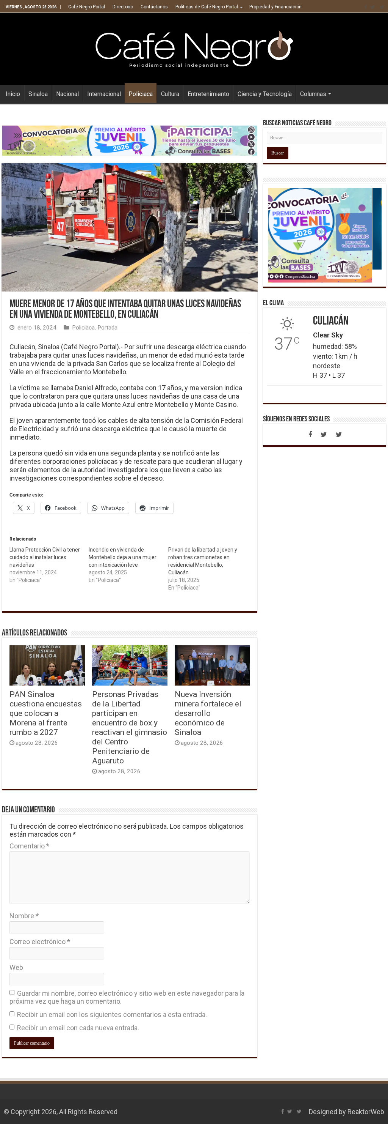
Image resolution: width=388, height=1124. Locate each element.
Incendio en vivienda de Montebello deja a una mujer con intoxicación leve (122, 557)
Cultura (170, 94)
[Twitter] (372, 7)
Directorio (123, 6)
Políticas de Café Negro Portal (206, 6)
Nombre (24, 916)
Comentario (29, 846)
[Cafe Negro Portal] (194, 47)
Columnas (313, 94)
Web (16, 967)
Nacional (67, 94)
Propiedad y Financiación (275, 6)
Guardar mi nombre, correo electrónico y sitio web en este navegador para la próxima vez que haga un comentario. (126, 997)
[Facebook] (365, 7)
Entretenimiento (208, 94)
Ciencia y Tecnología (265, 94)
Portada (107, 327)
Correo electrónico (39, 942)
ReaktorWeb (365, 1112)
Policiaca (140, 94)
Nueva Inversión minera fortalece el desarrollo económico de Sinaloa (208, 713)
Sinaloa (38, 94)
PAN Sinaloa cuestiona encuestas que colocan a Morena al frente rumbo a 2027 (45, 713)
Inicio (13, 94)
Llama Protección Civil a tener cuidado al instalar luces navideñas (44, 557)
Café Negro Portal (86, 6)
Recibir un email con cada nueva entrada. (78, 1028)
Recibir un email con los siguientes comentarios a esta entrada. (112, 1014)
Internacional (104, 94)
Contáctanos (154, 6)
